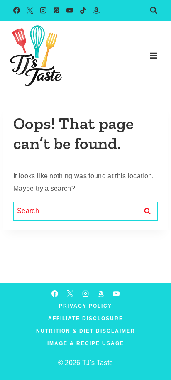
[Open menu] (153, 55)
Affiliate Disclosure (85, 318)
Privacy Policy (85, 306)
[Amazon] (96, 10)
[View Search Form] (153, 10)
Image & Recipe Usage (85, 343)
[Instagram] (43, 10)
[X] (30, 10)
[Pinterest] (56, 10)
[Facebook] (16, 10)
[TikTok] (83, 10)
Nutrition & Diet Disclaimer (85, 331)
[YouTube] (69, 10)
